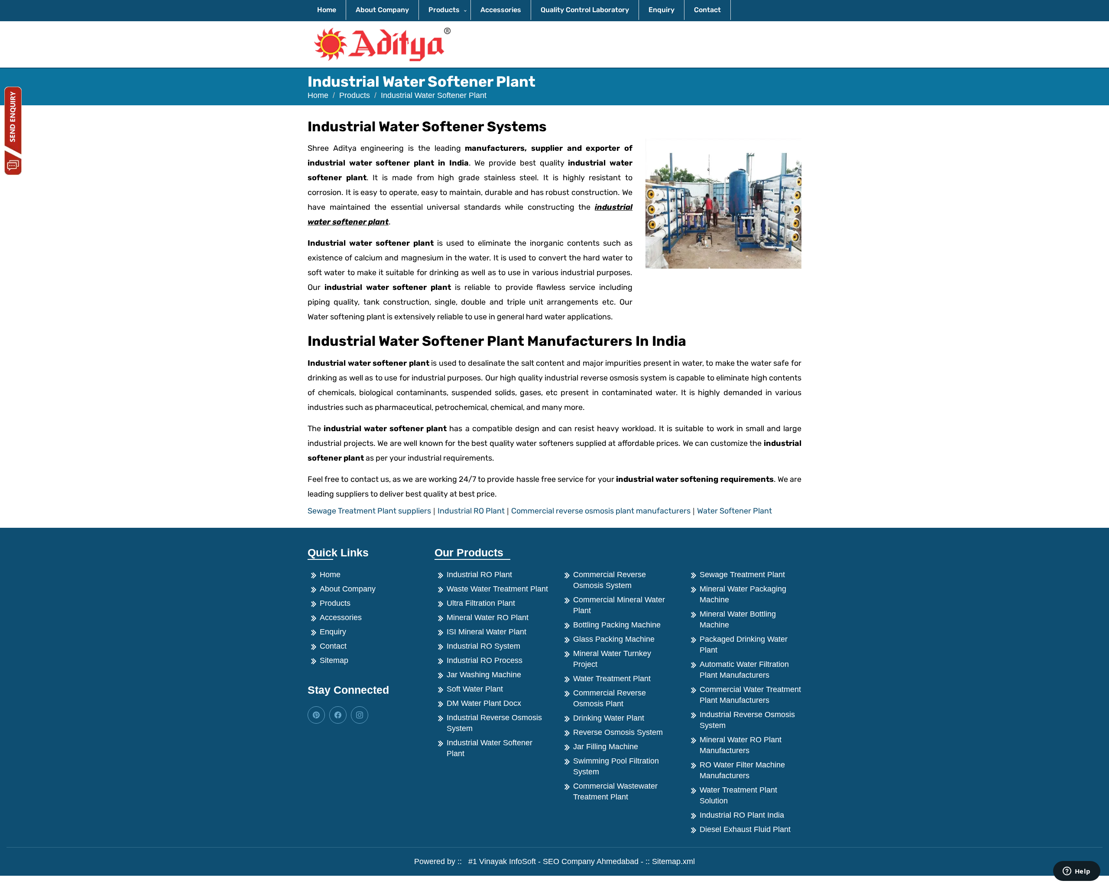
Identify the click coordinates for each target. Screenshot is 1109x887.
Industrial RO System (483, 646)
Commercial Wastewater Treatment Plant (615, 791)
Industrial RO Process (484, 660)
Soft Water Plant (475, 689)
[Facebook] (316, 715)
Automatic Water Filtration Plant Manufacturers (744, 669)
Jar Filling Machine (605, 746)
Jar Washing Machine (484, 674)
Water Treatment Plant (612, 678)
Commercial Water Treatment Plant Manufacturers (750, 695)
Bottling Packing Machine (617, 625)
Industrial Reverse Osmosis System (494, 723)
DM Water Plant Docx (484, 703)
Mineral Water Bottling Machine (738, 619)
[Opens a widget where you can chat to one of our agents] (1076, 872)
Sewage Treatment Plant (742, 574)
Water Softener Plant (734, 511)
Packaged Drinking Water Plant (744, 644)
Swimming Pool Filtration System (616, 766)
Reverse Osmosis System (618, 732)
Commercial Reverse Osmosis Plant (609, 698)
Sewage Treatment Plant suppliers (369, 511)
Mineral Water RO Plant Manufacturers (740, 745)
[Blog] (338, 715)
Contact (707, 10)
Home (326, 10)
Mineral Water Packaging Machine (743, 594)
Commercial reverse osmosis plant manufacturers (601, 511)
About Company (382, 10)
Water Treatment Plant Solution (738, 795)
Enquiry (661, 10)
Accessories (500, 10)
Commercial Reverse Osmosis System (609, 580)
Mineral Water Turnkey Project (612, 659)
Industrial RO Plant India (742, 815)
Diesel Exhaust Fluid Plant (745, 829)
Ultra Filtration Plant (481, 603)
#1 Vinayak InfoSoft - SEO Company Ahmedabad (551, 861)
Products (444, 10)
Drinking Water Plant (608, 718)
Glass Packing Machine (614, 639)
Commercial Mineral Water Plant (619, 605)
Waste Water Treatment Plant (497, 589)
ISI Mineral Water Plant (486, 631)
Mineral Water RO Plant (488, 617)
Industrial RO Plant (471, 511)
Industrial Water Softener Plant (489, 748)
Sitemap (334, 660)
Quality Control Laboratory (585, 10)
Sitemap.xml (673, 861)
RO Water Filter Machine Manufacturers (742, 770)
